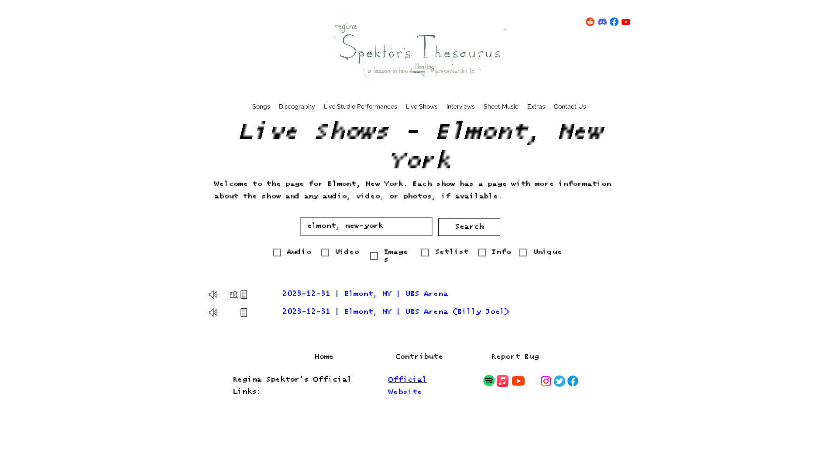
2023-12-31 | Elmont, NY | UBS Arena (365, 294)
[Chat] (488, 380)
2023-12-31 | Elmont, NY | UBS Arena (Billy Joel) (395, 312)
